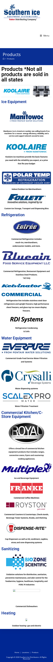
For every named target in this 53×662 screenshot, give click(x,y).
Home (17, 652)
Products (10, 59)
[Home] (3, 59)
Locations (25, 652)
